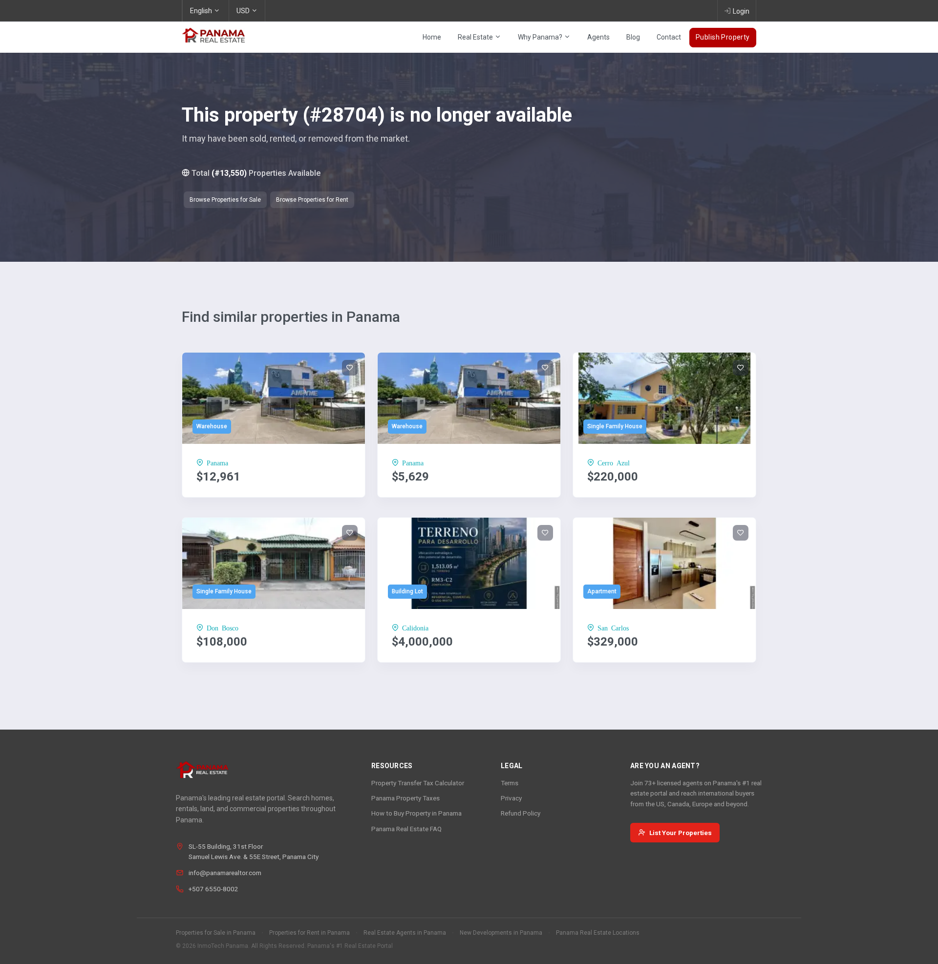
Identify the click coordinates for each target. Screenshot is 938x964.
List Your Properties (680, 833)
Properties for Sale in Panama (216, 932)
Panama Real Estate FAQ (406, 829)
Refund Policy (520, 813)
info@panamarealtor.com (225, 873)
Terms (509, 783)
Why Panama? (541, 37)
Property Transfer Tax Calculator (417, 783)
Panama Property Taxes (405, 798)
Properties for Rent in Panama (309, 932)
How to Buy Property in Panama (416, 813)
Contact (669, 37)
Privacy (511, 798)
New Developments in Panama (501, 932)
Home (432, 37)
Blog (633, 37)
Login (741, 11)
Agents (598, 37)
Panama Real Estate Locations (598, 932)
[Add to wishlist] (350, 368)
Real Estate (476, 37)
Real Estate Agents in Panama (404, 932)
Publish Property (723, 37)
